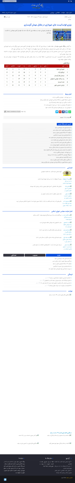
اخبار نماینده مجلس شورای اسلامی (61, 211)
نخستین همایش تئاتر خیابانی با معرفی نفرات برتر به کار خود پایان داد (56, 283)
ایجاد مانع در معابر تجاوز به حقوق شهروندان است (60, 145)
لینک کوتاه (23, 111)
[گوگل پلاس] (60, 111)
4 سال (46, 278)
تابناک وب (63, 478)
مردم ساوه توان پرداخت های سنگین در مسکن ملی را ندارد (48, 237)
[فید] (71, 1)
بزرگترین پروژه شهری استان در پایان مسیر (62, 130)
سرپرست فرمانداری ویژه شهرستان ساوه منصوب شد (60, 137)
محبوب (35, 255)
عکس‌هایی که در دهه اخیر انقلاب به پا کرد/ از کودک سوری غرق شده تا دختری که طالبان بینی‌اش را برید (38, 201)
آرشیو (68, 458)
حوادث (63, 12)
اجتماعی (69, 168)
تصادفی (13, 255)
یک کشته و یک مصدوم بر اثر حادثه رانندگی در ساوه (60, 147)
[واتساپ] (69, 111)
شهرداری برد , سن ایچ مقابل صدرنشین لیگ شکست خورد (57, 107)
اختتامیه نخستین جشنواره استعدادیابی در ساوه (60, 278)
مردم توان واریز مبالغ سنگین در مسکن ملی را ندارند (50, 230)
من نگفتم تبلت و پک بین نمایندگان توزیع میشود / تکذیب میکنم (47, 215)
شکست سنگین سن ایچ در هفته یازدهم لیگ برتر (59, 102)
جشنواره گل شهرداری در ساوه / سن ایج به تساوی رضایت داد (57, 105)
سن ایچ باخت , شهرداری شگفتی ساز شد (61, 97)
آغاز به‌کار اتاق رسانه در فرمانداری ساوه (63, 127)
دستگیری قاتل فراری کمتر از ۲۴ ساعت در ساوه (61, 142)
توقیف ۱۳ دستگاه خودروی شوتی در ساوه (62, 132)
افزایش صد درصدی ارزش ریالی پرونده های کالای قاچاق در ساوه (57, 150)
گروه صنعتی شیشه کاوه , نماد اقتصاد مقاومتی (51, 171)
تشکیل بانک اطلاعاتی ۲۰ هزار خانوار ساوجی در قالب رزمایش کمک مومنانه (46, 186)
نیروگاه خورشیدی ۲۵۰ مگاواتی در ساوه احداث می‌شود (59, 155)
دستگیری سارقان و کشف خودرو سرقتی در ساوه (60, 160)
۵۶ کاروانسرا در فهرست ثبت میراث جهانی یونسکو (60, 285)
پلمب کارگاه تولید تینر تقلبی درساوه (63, 157)
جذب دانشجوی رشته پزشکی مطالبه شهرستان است (51, 222)
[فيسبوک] (63, 111)
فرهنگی (70, 274)
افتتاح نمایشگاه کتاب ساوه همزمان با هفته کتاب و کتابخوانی (58, 280)
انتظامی (58, 12)
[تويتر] (57, 111)
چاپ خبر (8, 17)
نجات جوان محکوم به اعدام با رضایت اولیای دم (51, 194)
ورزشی (52, 12)
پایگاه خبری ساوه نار (60, 46)
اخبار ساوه (69, 12)
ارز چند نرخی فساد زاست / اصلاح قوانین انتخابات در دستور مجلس (47, 245)
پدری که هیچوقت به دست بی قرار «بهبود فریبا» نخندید (49, 179)
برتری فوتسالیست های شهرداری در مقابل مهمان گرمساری (48, 25)
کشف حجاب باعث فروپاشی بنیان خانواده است (61, 140)
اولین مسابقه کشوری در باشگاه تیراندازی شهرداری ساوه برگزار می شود (55, 100)
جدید (58, 255)
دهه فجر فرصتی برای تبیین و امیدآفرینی (62, 135)
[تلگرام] (69, 1)
